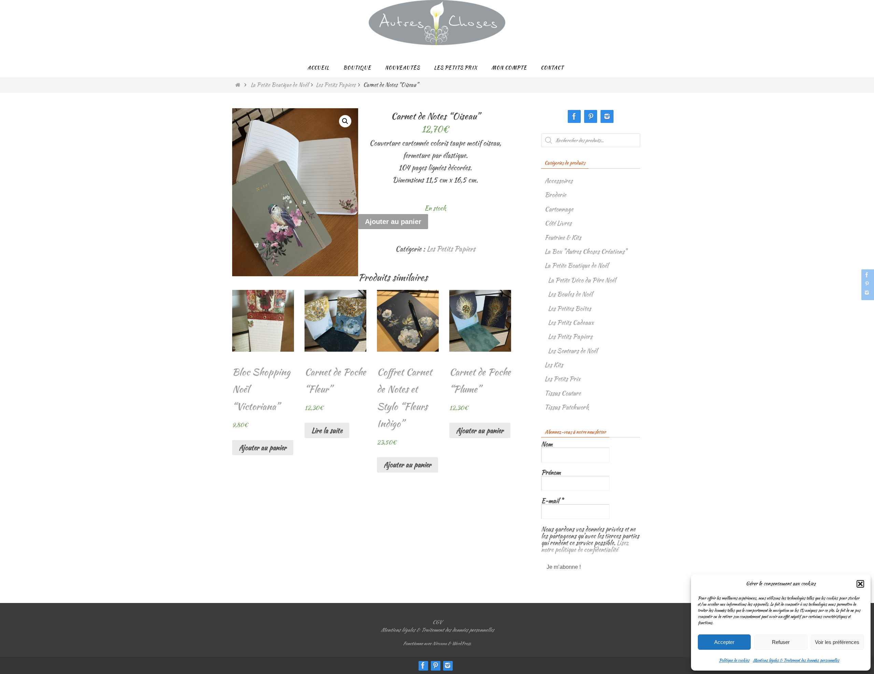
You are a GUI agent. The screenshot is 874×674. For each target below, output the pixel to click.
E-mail (552, 500)
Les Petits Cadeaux (571, 322)
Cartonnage (559, 209)
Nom (546, 444)
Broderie (555, 194)
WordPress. (461, 643)
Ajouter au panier (393, 221)
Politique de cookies (734, 660)
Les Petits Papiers (335, 85)
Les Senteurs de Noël (572, 350)
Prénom (551, 472)
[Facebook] (866, 274)
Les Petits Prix (562, 378)
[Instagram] (866, 292)
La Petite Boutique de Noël (279, 85)
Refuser (781, 642)
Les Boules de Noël (570, 294)
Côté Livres (558, 223)
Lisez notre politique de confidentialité (585, 546)
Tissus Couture (563, 393)
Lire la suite (326, 430)
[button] (860, 583)
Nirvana (439, 643)
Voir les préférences (837, 642)
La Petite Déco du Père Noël (582, 280)
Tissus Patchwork (567, 407)
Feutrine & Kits (563, 237)
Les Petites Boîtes (569, 308)
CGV (437, 622)
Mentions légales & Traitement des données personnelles (796, 660)
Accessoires (559, 180)
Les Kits (554, 364)
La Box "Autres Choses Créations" (586, 251)
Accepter (724, 642)
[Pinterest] (866, 283)
